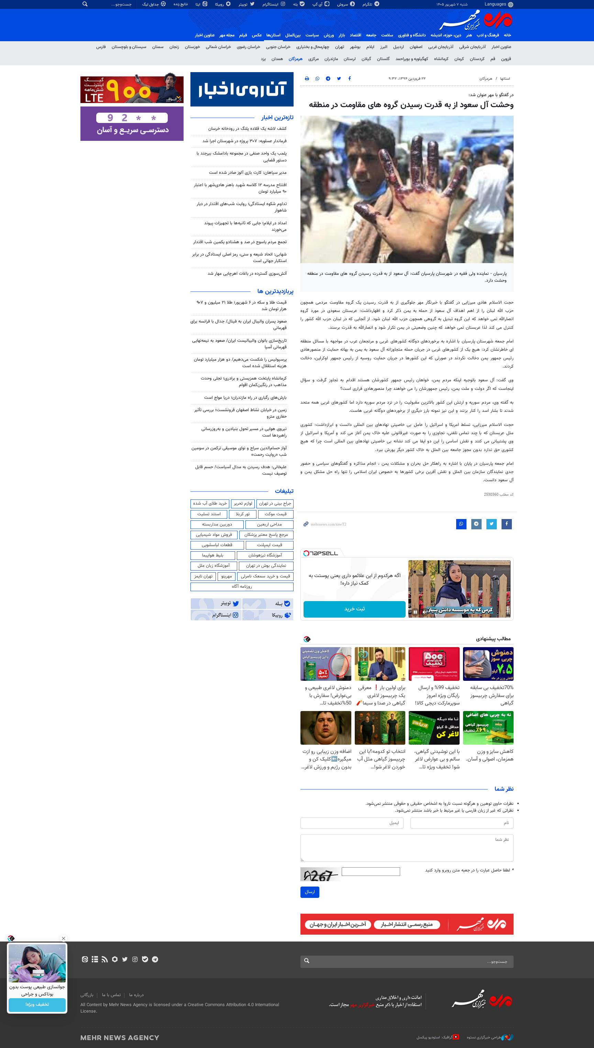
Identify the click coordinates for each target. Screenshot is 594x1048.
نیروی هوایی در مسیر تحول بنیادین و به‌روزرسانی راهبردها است (244, 432)
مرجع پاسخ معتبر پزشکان (266, 534)
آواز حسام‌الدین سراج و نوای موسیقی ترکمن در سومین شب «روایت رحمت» (239, 451)
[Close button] (63, 938)
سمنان (158, 47)
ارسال (310, 892)
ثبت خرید (354, 609)
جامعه (371, 35)
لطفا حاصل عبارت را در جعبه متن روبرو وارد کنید (469, 870)
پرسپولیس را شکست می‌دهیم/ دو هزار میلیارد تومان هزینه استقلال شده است (240, 363)
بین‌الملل (293, 35)
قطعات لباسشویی (217, 545)
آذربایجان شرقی (472, 47)
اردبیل (398, 47)
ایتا (198, 5)
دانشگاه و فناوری (412, 35)
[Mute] (425, 612)
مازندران (331, 59)
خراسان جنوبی (278, 47)
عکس (257, 35)
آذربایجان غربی (440, 47)
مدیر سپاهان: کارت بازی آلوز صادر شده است (248, 172)
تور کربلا (243, 514)
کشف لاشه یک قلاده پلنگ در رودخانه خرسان (247, 128)
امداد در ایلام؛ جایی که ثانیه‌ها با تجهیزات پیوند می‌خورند (245, 226)
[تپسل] (306, 553)
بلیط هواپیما (212, 555)
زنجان (174, 47)
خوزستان (192, 47)
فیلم (243, 35)
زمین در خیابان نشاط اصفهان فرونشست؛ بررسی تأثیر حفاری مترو (240, 413)
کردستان (477, 59)
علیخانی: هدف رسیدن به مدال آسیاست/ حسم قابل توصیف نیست (241, 470)
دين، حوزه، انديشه (446, 35)
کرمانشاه (441, 59)
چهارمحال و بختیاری (312, 47)
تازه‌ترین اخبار (277, 117)
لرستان (350, 59)
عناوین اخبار (501, 47)
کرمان (459, 59)
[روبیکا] (115, 960)
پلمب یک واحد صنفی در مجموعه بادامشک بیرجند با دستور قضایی (242, 157)
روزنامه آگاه (242, 586)
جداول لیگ (151, 5)
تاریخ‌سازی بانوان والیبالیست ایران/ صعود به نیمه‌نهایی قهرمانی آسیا (239, 344)
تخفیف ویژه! (37, 1005)
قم (493, 59)
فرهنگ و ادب (488, 35)
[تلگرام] (155, 960)
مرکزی (313, 59)
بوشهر (355, 47)
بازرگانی (87, 995)
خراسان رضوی (248, 47)
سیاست (312, 35)
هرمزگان (295, 59)
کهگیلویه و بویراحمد (412, 59)
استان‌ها (273, 35)
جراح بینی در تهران (275, 503)
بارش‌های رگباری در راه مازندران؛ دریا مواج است (245, 397)
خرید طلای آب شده (210, 503)
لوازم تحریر (243, 503)
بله (296, 5)
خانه (507, 35)
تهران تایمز (203, 576)
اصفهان (416, 47)
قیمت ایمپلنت (269, 545)
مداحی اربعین (269, 524)
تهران (339, 47)
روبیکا (220, 5)
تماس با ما (111, 995)
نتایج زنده (181, 4)
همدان (277, 59)
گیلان (366, 59)
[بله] (145, 960)
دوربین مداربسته (217, 524)
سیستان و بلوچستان (129, 47)
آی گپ (317, 5)
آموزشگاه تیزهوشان (265, 555)
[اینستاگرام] (135, 960)
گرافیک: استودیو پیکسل (435, 1037)
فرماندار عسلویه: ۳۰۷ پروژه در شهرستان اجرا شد (244, 141)
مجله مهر (226, 35)
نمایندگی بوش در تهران (266, 565)
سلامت (387, 35)
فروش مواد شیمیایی (214, 534)
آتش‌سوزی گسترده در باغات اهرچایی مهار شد (247, 273)
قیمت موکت (276, 514)
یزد (263, 59)
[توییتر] (125, 960)
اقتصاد (355, 35)
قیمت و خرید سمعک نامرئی (265, 576)
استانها (505, 79)
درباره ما (136, 995)
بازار (342, 35)
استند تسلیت (209, 514)
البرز (383, 47)
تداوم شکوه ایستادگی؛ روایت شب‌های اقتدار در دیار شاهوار (242, 207)
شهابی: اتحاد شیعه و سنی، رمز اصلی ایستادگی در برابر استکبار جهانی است (239, 257)
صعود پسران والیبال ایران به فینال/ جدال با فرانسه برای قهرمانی (238, 324)
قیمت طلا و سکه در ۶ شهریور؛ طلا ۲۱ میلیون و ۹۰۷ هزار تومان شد (242, 306)
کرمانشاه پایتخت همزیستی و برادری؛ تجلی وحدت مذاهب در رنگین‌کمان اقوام (244, 381)
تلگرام (368, 5)
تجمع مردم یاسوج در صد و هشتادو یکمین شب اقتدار (240, 242)
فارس (101, 47)
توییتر (244, 5)
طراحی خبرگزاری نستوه (484, 1037)
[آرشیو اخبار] (94, 960)
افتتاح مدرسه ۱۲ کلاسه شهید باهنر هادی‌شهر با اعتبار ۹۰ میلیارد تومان (240, 188)
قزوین (506, 59)
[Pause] (415, 612)
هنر (469, 35)
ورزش (329, 35)
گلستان (383, 59)
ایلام (370, 47)
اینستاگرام (271, 5)
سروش (343, 5)
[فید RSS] (104, 960)
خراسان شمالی (218, 47)
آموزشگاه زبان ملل (214, 565)
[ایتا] (84, 960)
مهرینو (226, 576)
